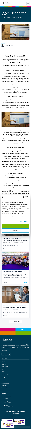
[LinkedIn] (9, 354)
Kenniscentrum (5, 366)
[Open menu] (27, 3)
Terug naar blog (16, 321)
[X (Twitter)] (6, 354)
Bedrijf (3, 369)
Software (3, 361)
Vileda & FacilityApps (11, 17)
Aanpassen (15, 230)
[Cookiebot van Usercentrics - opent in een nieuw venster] (23, 197)
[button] (15, 119)
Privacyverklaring (15, 413)
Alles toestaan (15, 225)
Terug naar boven (16, 426)
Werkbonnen (4, 385)
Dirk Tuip (8, 45)
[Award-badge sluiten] (14, 421)
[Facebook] (3, 354)
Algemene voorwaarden (15, 415)
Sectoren (4, 364)
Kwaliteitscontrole (5, 383)
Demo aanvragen (5, 374)
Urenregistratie (5, 390)
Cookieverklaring (15, 417)
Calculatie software (6, 381)
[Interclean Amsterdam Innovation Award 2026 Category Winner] (19, 422)
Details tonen (23, 221)
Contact (3, 371)
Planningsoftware (5, 388)
